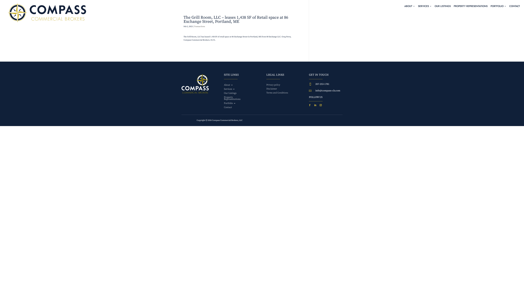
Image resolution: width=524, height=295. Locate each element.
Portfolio (497, 6)
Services (423, 6)
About (408, 6)
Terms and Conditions (277, 92)
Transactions (199, 26)
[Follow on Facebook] (310, 105)
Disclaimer (271, 88)
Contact (514, 6)
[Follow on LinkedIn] (315, 105)
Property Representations (471, 6)
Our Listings (443, 6)
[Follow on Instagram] (320, 105)
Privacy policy (273, 84)
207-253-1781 (322, 84)
